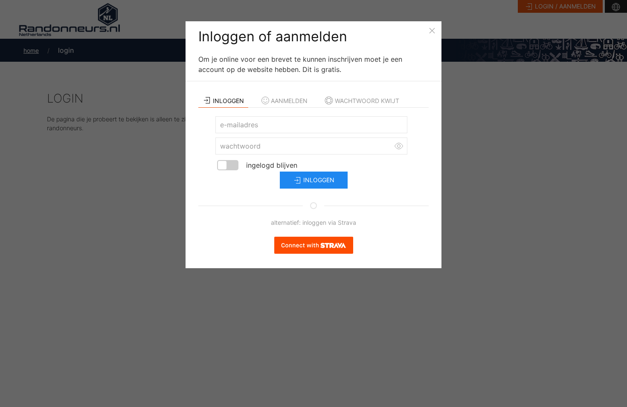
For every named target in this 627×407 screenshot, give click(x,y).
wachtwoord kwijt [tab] (367, 100)
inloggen (318, 179)
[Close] (432, 31)
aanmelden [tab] (289, 100)
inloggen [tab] (228, 100)
